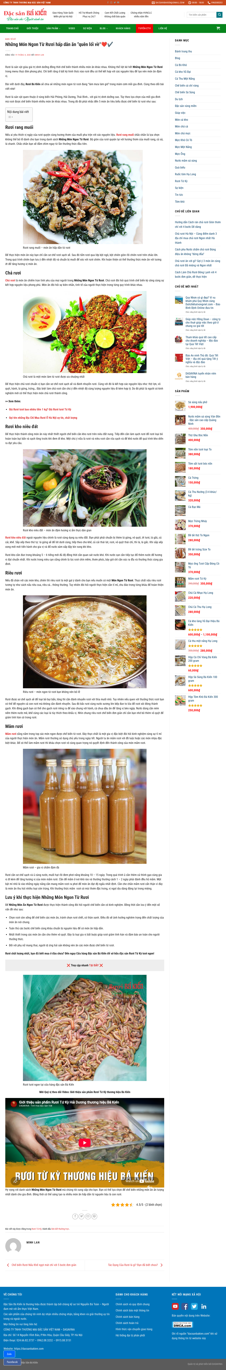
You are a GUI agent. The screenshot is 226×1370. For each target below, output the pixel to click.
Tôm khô (180, 201)
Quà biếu (180, 167)
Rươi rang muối (125, 134)
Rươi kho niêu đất (15, 537)
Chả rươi (10, 280)
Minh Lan (39, 55)
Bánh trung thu (183, 51)
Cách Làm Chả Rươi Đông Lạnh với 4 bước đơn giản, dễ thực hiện (195, 275)
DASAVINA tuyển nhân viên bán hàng (201, 375)
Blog (102, 28)
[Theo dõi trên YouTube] (118, 2)
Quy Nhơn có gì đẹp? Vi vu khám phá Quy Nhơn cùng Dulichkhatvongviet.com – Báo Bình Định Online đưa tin (203, 303)
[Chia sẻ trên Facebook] (75, 1216)
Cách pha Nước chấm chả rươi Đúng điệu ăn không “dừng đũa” (195, 252)
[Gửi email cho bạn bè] (88, 1216)
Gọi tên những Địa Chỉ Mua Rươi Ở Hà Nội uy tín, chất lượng (43, 417)
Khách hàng (123, 28)
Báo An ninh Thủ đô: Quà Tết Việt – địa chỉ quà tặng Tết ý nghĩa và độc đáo (202, 359)
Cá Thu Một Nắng (185, 78)
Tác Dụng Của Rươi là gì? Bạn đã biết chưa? (133, 1265)
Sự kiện (87, 28)
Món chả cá (181, 126)
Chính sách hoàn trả (127, 1323)
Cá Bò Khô (181, 65)
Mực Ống (180, 154)
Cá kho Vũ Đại (183, 71)
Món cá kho (181, 119)
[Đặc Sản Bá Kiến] (25, 15)
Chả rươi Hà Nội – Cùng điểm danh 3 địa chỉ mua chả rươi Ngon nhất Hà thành (196, 238)
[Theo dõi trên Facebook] (108, 2)
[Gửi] (219, 15)
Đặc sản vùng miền (186, 106)
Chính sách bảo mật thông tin (132, 1310)
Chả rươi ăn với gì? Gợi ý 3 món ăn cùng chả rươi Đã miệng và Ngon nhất (197, 263)
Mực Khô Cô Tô (183, 140)
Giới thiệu (32, 28)
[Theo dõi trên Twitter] (115, 2)
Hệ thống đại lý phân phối (130, 1335)
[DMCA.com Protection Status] (182, 1324)
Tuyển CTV (144, 28)
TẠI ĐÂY (94, 965)
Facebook (12, 1362)
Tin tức (179, 194)
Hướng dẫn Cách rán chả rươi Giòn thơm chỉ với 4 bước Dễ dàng (198, 224)
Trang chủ (12, 28)
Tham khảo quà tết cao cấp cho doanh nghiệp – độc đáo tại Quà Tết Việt (202, 341)
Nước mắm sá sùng (186, 160)
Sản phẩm (52, 28)
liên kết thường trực (60, 1229)
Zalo (9, 1354)
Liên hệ (163, 28)
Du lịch (179, 99)
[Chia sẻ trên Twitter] (81, 1216)
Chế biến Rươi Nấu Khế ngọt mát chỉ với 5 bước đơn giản (43, 1265)
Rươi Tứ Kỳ (10, 39)
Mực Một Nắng (183, 147)
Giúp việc (180, 113)
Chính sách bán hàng (127, 1316)
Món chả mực (182, 133)
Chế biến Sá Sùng (185, 92)
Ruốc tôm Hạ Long (185, 174)
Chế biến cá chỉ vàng (187, 85)
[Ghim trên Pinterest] (94, 1216)
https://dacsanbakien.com (29, 1348)
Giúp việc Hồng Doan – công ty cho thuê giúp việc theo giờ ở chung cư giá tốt (203, 323)
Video (72, 28)
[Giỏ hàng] (218, 28)
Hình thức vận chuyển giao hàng (134, 1329)
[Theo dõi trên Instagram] (111, 2)
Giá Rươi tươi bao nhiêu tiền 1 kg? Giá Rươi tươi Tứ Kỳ (40, 409)
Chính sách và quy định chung (133, 1304)
